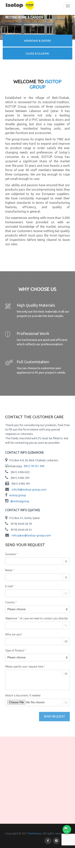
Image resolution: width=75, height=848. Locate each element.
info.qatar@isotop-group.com (31, 535)
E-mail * (9, 586)
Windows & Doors (37, 40)
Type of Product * (15, 650)
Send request (54, 716)
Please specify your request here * (25, 666)
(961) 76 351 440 (34, 466)
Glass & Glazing (37, 53)
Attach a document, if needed (22, 695)
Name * (9, 570)
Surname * (11, 554)
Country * (11, 602)
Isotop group (17, 495)
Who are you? (13, 634)
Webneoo (34, 833)
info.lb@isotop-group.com (29, 489)
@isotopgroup (19, 501)
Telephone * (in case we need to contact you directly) (36, 618)
